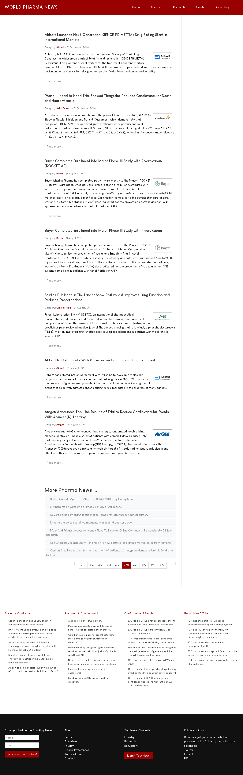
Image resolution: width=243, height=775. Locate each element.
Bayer (59, 173)
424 (162, 565)
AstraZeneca (63, 108)
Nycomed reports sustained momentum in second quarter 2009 (90, 522)
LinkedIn (189, 754)
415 (83, 565)
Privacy (69, 745)
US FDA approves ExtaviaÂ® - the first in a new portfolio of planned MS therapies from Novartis (110, 542)
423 (153, 565)
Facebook (190, 745)
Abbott (60, 47)
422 (144, 565)
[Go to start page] (72, 563)
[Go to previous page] (76, 563)
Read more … (55, 81)
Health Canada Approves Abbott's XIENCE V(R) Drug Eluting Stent (91, 499)
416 (92, 565)
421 (135, 565)
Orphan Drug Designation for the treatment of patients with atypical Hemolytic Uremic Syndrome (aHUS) (110, 552)
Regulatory (131, 745)
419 (117, 565)
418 (109, 565)
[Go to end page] (173, 563)
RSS (186, 758)
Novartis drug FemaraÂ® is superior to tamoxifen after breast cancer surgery (98, 514)
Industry (129, 737)
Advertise (71, 741)
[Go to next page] (168, 563)
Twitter (188, 749)
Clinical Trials (63, 307)
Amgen (60, 424)
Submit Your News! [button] (138, 755)
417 (100, 565)
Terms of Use (73, 754)
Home (68, 737)
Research (130, 741)
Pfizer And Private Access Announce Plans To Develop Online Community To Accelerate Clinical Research (109, 532)
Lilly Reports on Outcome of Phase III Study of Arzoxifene (85, 506)
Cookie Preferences (77, 749)
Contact (70, 758)
